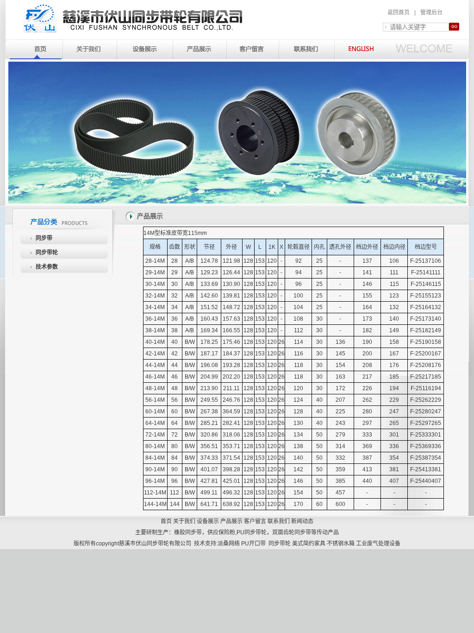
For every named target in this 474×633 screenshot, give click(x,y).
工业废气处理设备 (378, 543)
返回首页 (398, 12)
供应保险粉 (221, 532)
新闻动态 (302, 521)
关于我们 (184, 521)
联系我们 (279, 521)
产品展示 (231, 521)
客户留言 (255, 521)
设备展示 (208, 521)
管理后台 (431, 12)
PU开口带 (253, 543)
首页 (166, 521)
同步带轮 (47, 252)
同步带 (44, 238)
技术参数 (47, 267)
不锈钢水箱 (341, 543)
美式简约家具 (308, 543)
